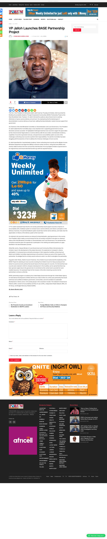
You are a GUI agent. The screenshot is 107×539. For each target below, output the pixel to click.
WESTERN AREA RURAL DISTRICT (62, 461)
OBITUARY (62, 410)
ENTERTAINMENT (44, 458)
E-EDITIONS (42, 447)
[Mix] (28, 110)
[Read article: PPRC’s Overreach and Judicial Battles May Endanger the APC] (74, 420)
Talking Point (21, 4)
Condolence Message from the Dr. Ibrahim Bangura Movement (43, 436)
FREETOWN (52, 415)
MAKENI (51, 457)
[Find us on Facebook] (90, 4)
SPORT (61, 432)
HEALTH (51, 420)
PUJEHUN (61, 421)
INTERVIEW (52, 426)
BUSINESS (42, 426)
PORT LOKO (62, 415)
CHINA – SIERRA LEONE (43, 429)
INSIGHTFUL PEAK (52, 423)
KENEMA (51, 438)
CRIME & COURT (41, 444)
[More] (34, 110)
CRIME (41, 441)
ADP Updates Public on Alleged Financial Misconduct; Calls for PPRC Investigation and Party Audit (89, 428)
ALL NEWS (15, 23)
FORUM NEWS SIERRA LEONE (21, 36)
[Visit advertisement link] (61, 12)
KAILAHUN (52, 431)
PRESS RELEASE (61, 418)
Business (27, 4)
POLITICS (61, 413)
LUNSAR (51, 452)
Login (96, 4)
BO (40, 417)
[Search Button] (97, 19)
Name (11, 341)
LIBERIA (51, 449)
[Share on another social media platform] (66, 102)
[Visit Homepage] (16, 12)
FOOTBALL (52, 408)
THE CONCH (62, 439)
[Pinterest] (22, 110)
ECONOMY (42, 452)
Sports (31, 4)
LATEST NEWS (53, 445)
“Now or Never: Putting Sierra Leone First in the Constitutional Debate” (89, 409)
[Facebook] (10, 110)
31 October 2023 (35, 36)
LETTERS (51, 447)
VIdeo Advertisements (63, 454)
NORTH (51, 466)
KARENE (51, 435)
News (52, 476)
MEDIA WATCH (53, 459)
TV (63, 476)
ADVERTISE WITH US (42, 409)
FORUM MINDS (53, 410)
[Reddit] (16, 110)
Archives (85, 476)
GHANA (51, 417)
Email (11, 348)
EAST (40, 449)
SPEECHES (62, 430)
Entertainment (58, 476)
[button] (96, 535)
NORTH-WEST (63, 408)
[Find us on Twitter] (92, 4)
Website (41, 348)
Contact (42, 4)
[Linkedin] (19, 110)
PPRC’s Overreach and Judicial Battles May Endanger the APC (89, 418)
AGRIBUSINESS (43, 412)
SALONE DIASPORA (62, 424)
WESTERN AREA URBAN (63, 466)
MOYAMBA (52, 461)
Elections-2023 (37, 4)
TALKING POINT (61, 435)
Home (10, 4)
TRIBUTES (62, 451)
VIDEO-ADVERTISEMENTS (74, 476)
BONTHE (41, 421)
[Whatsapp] (31, 110)
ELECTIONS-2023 (42, 455)
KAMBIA (51, 433)
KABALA (51, 428)
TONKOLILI (62, 446)
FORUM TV (52, 413)
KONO (51, 442)
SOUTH (61, 428)
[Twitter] (13, 110)
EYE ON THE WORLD (42, 463)
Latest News (15, 4)
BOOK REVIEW (43, 424)
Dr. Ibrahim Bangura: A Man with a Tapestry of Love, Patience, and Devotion (88, 438)
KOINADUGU (52, 440)
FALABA (41, 467)
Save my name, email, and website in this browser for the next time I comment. (31, 355)
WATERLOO (62, 457)
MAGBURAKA (53, 454)
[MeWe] (25, 110)
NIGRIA (51, 464)
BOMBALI (42, 419)
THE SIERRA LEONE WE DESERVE (62, 442)
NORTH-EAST (53, 468)
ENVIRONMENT (43, 460)
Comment (12, 322)
